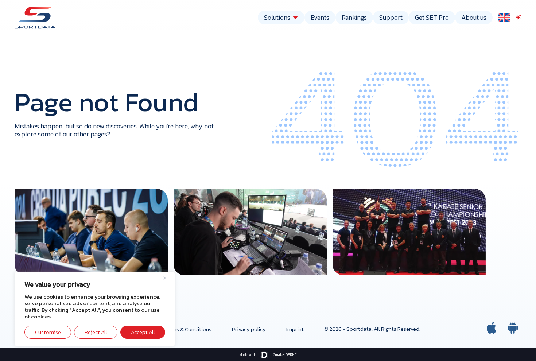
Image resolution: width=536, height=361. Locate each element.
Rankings (354, 17)
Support (391, 17)
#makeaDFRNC (284, 354)
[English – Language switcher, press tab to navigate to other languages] (504, 17)
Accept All (143, 332)
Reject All (96, 332)
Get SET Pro (432, 17)
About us (473, 17)
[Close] (167, 277)
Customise (48, 332)
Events (320, 17)
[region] (95, 309)
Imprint (295, 329)
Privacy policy (249, 329)
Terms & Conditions (187, 329)
